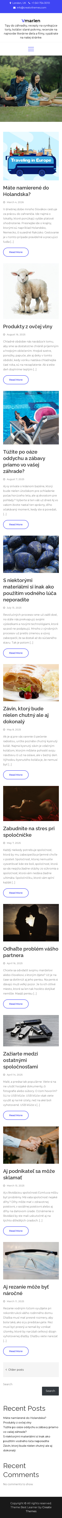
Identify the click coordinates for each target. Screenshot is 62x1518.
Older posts (16, 1369)
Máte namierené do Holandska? (24, 1418)
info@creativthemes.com (31, 7)
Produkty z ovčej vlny (27, 326)
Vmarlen (31, 20)
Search (7, 1384)
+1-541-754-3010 (41, 2)
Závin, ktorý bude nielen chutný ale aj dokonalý (26, 715)
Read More (15, 252)
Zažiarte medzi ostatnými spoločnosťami (20, 1060)
